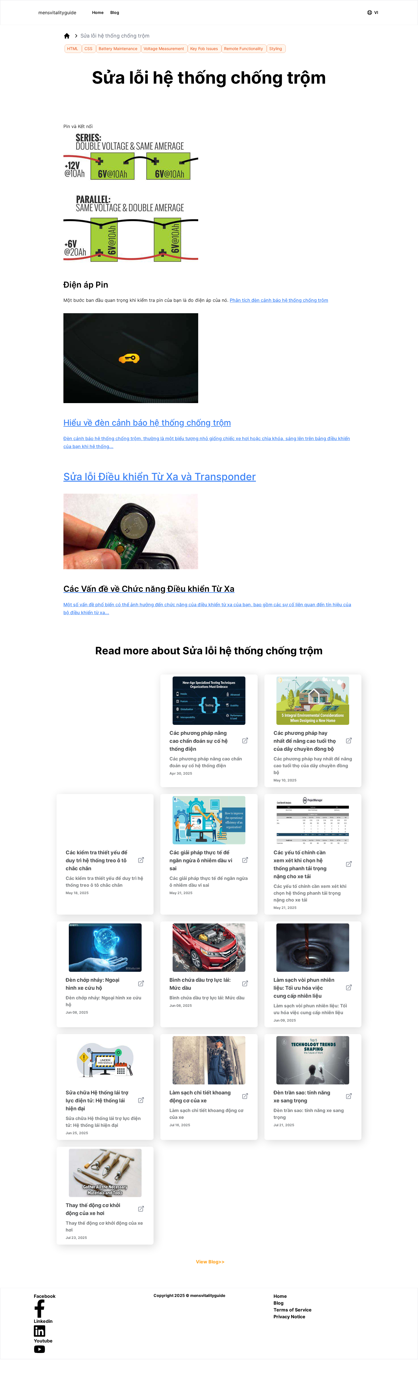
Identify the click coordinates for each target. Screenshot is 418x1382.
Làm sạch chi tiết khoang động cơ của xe (200, 1096)
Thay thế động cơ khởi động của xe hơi (93, 1209)
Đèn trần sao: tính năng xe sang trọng (302, 1096)
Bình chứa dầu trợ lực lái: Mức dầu (200, 984)
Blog (114, 12)
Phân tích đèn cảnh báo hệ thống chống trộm (279, 300)
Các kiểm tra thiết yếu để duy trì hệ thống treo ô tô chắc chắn (96, 860)
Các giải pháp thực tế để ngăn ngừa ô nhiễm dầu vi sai (200, 860)
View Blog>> (210, 1262)
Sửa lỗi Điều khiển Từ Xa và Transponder (159, 477)
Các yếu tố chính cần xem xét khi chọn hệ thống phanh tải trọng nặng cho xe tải (300, 864)
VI (376, 12)
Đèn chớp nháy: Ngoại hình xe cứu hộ (92, 984)
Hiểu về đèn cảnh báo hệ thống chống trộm (147, 423)
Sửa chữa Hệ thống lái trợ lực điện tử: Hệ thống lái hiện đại (97, 1100)
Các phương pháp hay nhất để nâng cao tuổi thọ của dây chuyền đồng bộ (305, 741)
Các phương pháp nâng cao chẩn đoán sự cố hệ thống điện (198, 741)
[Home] (66, 35)
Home (98, 12)
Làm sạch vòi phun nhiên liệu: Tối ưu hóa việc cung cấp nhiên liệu (304, 988)
